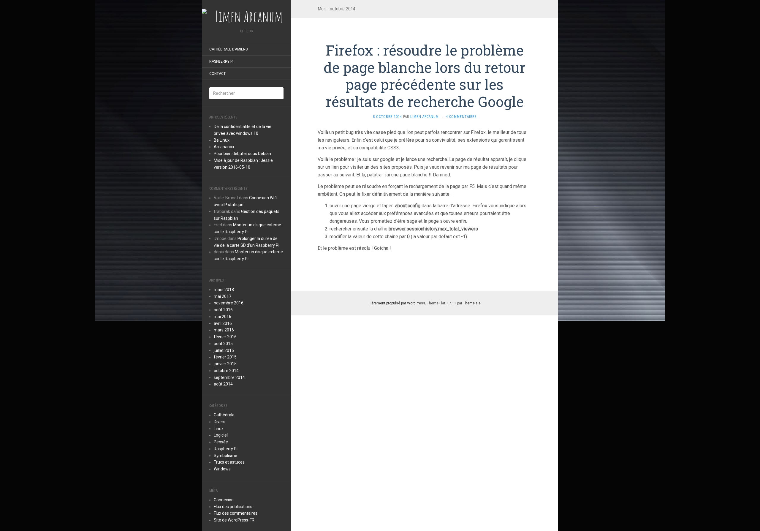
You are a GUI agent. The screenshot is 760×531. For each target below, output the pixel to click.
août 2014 (223, 384)
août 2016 (223, 309)
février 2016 (225, 336)
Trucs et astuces (229, 462)
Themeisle (472, 303)
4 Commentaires (461, 117)
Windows (222, 469)
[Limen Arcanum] (246, 16)
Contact (217, 74)
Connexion (224, 499)
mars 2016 (224, 330)
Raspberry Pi (221, 61)
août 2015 (223, 343)
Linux (219, 428)
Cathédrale (224, 415)
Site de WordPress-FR (234, 520)
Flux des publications (233, 506)
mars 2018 (224, 289)
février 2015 (225, 357)
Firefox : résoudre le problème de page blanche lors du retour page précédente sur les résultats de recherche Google (424, 76)
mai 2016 (222, 316)
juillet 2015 (224, 350)
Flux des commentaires (235, 513)
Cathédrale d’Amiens (228, 49)
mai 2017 (222, 296)
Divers (219, 421)
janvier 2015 (225, 363)
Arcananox (224, 146)
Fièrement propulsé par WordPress (397, 303)
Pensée (221, 442)
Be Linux (221, 140)
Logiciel (221, 435)
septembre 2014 (229, 377)
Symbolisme (225, 455)
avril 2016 (223, 323)
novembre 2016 (228, 303)
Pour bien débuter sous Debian (242, 153)
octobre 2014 (226, 370)
